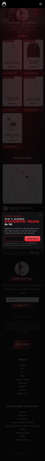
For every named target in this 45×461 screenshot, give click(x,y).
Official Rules (33, 243)
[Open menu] (40, 4)
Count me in (32, 239)
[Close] (40, 215)
